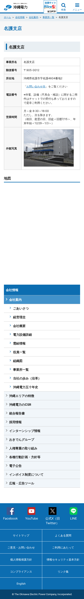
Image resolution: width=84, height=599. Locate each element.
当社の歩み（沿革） (27, 378)
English (21, 583)
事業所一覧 (48, 17)
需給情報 (19, 343)
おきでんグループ (21, 439)
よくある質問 (63, 535)
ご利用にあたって (63, 547)
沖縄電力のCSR (20, 404)
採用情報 (15, 422)
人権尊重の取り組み (23, 448)
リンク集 (63, 571)
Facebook (10, 518)
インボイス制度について (26, 474)
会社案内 (33, 17)
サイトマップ (21, 535)
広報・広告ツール (21, 483)
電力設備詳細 (22, 335)
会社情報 (20, 17)
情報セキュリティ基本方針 (63, 559)
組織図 (17, 361)
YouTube (31, 518)
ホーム (7, 17)
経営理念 (19, 317)
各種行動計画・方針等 (24, 457)
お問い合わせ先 (36, 86)
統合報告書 (17, 413)
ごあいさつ (21, 308)
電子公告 (15, 466)
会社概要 (19, 326)
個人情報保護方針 (21, 559)
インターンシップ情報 (24, 431)
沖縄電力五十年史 (25, 387)
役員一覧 (19, 352)
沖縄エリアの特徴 (21, 396)
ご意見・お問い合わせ (21, 547)
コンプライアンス (21, 571)
